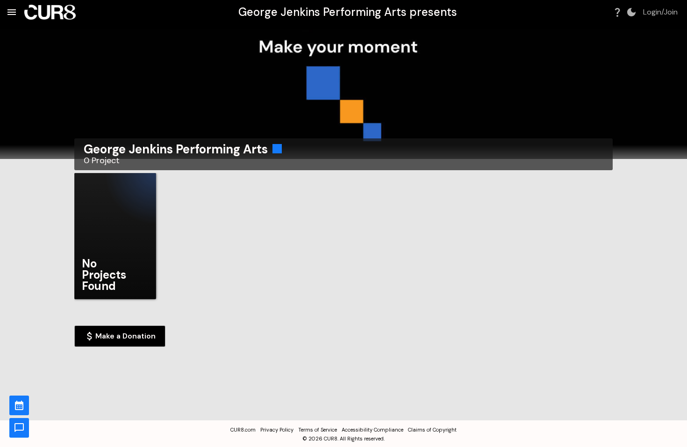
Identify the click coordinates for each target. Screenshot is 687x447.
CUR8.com (243, 429)
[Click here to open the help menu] (617, 12)
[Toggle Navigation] (12, 12)
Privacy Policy (276, 429)
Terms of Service (317, 429)
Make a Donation (125, 336)
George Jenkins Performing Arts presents (347, 12)
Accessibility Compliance (372, 429)
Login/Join (660, 12)
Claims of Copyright (432, 429)
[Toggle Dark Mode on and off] (631, 12)
